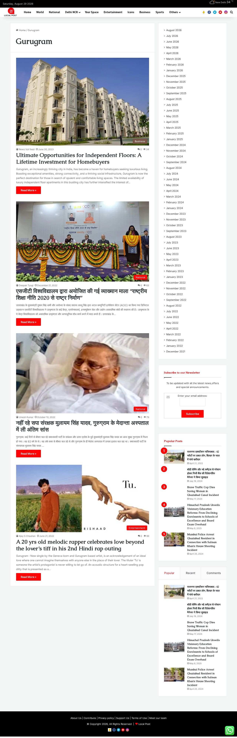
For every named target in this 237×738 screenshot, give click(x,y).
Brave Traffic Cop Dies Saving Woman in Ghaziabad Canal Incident (203, 491)
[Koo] (203, 12)
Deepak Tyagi (26, 285)
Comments (214, 573)
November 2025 (176, 81)
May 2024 (172, 185)
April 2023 (172, 259)
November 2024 (176, 150)
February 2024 (175, 202)
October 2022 (174, 294)
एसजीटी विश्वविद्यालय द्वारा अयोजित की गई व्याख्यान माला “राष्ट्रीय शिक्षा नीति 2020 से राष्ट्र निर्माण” (81, 294)
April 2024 (172, 190)
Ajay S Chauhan (27, 536)
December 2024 (176, 144)
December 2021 (175, 351)
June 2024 (172, 179)
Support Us (122, 718)
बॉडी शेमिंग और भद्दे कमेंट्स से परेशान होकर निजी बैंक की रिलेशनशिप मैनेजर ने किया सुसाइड (204, 473)
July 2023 (172, 242)
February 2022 (175, 340)
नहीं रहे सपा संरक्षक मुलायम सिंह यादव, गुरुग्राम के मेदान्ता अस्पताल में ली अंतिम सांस (82, 426)
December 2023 (176, 213)
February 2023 (175, 271)
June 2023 (172, 248)
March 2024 (173, 196)
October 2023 (174, 225)
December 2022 (176, 282)
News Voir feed (26, 149)
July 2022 (172, 311)
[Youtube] (220, 12)
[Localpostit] (10, 12)
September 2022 (176, 299)
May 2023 (172, 253)
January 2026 (174, 70)
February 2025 (175, 133)
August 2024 (174, 167)
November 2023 (176, 219)
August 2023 (174, 236)
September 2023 (176, 231)
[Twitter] (215, 12)
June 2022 (172, 317)
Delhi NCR (71, 12)
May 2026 (172, 47)
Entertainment (113, 12)
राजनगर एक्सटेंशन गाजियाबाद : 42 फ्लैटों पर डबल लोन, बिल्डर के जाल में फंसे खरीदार (203, 455)
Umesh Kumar (26, 417)
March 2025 (173, 127)
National (54, 12)
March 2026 (173, 58)
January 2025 (174, 139)
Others (173, 12)
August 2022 (173, 305)
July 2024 (172, 173)
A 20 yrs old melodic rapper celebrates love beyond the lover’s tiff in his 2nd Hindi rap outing (80, 545)
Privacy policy (106, 718)
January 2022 (174, 345)
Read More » (28, 190)
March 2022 (173, 334)
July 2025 (172, 104)
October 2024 (174, 156)
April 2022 (172, 328)
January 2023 (174, 276)
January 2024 (174, 208)
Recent (190, 573)
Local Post (144, 723)
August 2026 (174, 30)
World (40, 12)
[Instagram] (226, 12)
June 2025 (172, 110)
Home (27, 12)
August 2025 (173, 99)
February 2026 (175, 64)
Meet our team (157, 718)
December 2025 (176, 76)
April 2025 (172, 122)
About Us (76, 718)
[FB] (209, 12)
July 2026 (172, 35)
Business (144, 12)
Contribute (90, 718)
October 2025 (174, 87)
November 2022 (176, 288)
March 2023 (173, 265)
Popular (169, 573)
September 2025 (176, 93)
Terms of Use (139, 718)
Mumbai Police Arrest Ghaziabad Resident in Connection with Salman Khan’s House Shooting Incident (202, 542)
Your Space (92, 12)
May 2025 (172, 116)
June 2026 (172, 41)
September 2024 (176, 162)
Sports (160, 12)
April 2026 (172, 53)
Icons (131, 12)
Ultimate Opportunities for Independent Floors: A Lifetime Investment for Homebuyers (78, 158)
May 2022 (172, 322)
